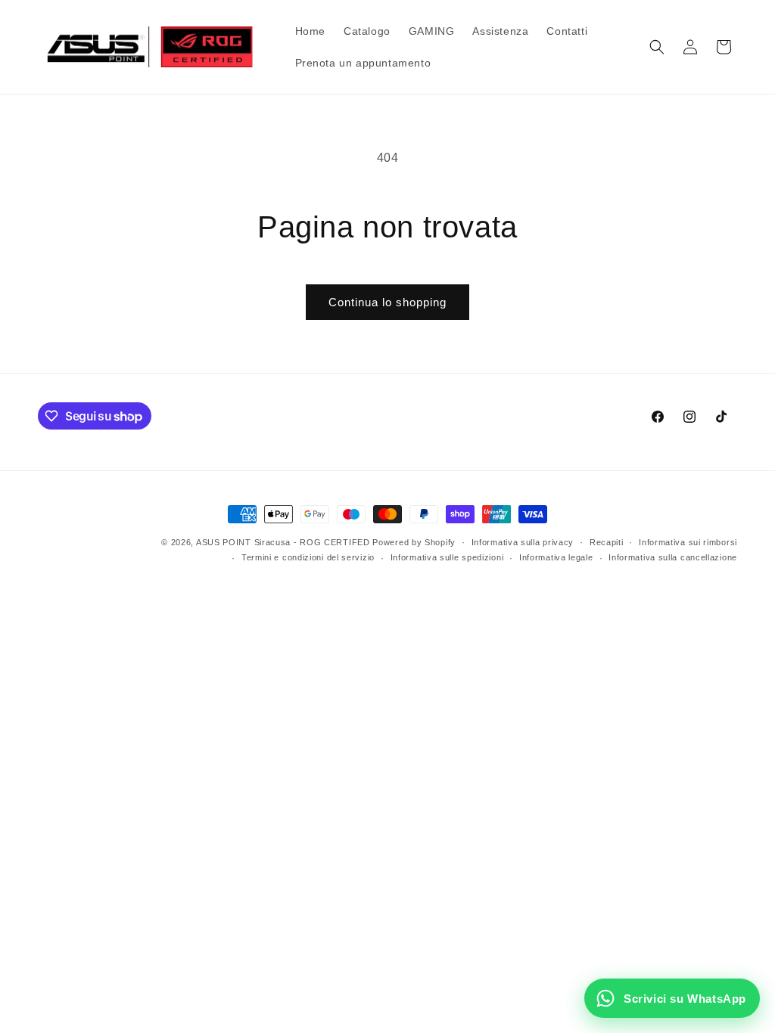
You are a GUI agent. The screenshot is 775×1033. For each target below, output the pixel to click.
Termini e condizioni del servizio (308, 557)
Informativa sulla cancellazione (672, 557)
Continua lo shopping (387, 302)
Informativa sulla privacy (523, 542)
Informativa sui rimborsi (688, 542)
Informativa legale (556, 557)
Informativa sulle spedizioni (447, 557)
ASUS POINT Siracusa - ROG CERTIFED (283, 542)
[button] (657, 47)
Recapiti (607, 542)
